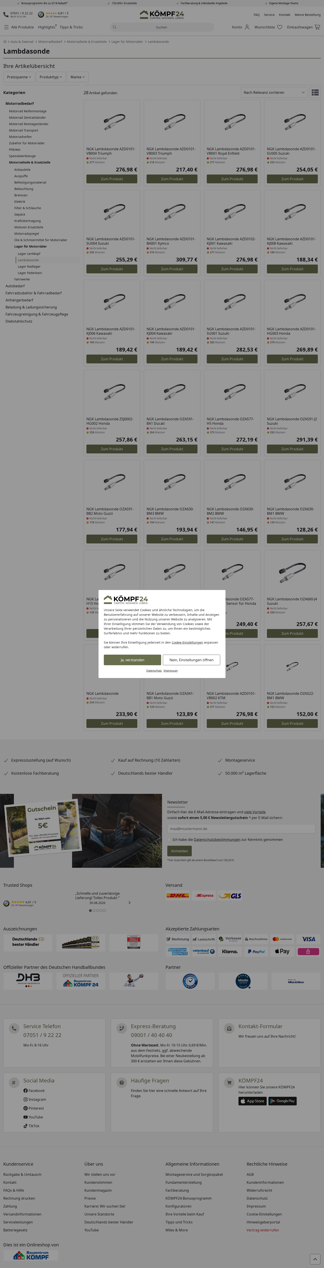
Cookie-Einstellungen (187, 642)
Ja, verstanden (132, 659)
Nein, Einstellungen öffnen (191, 659)
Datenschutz (154, 671)
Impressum (171, 671)
